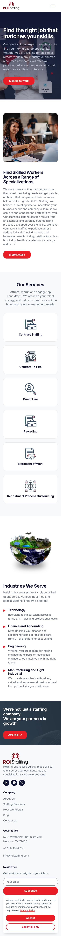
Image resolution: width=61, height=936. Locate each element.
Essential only (30, 926)
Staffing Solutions (14, 804)
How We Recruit (13, 809)
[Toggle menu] (54, 5)
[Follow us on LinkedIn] (6, 783)
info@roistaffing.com (16, 855)
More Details (17, 254)
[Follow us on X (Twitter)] (22, 783)
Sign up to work (19, 80)
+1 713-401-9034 (13, 848)
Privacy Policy (27, 910)
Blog (6, 815)
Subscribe (30, 890)
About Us (9, 798)
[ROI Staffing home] (11, 6)
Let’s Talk (13, 734)
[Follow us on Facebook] (14, 783)
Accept (30, 918)
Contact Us (10, 820)
